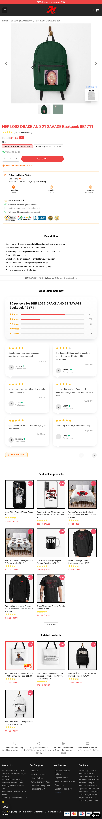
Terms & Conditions (38, 774)
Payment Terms (61, 778)
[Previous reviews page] (81, 455)
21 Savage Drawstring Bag (47, 20)
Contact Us (59, 785)
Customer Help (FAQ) (63, 789)
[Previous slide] (6, 63)
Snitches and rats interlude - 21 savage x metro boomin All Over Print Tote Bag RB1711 (50, 676)
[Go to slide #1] (44, 109)
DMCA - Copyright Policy (40, 782)
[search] (93, 10)
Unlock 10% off (5, 807)
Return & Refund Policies (65, 781)
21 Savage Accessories (21, 20)
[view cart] (97, 10)
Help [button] (97, 816)
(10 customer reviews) (23, 132)
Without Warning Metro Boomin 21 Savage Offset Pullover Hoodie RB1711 (19, 608)
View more (51, 625)
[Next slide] (96, 63)
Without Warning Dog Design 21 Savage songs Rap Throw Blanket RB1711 (82, 514)
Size (4, 142)
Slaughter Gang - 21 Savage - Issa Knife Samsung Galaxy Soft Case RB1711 (50, 514)
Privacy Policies (37, 778)
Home (5, 20)
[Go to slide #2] (58, 109)
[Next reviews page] (94, 455)
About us (34, 771)
